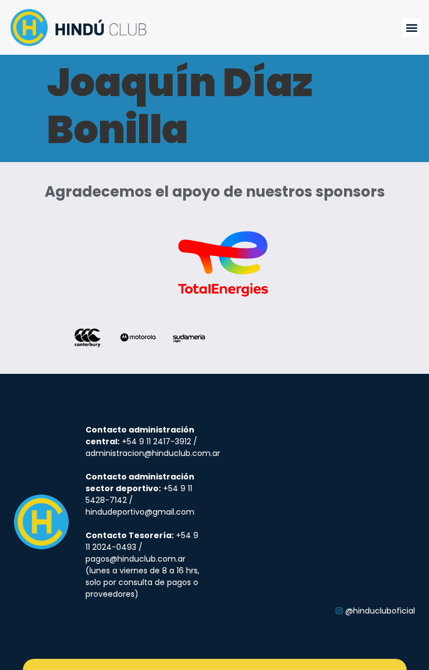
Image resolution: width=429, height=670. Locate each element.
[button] (411, 27)
